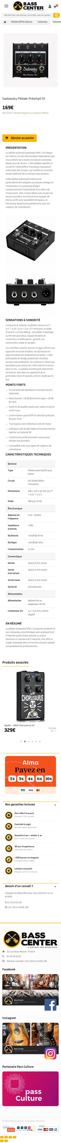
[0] (54, 6)
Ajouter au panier (22, 138)
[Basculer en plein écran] (6, 1137)
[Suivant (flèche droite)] (6, 1141)
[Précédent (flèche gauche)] (2, 1141)
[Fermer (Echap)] (14, 1137)
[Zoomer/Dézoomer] (2, 1137)
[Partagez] (10, 1137)
